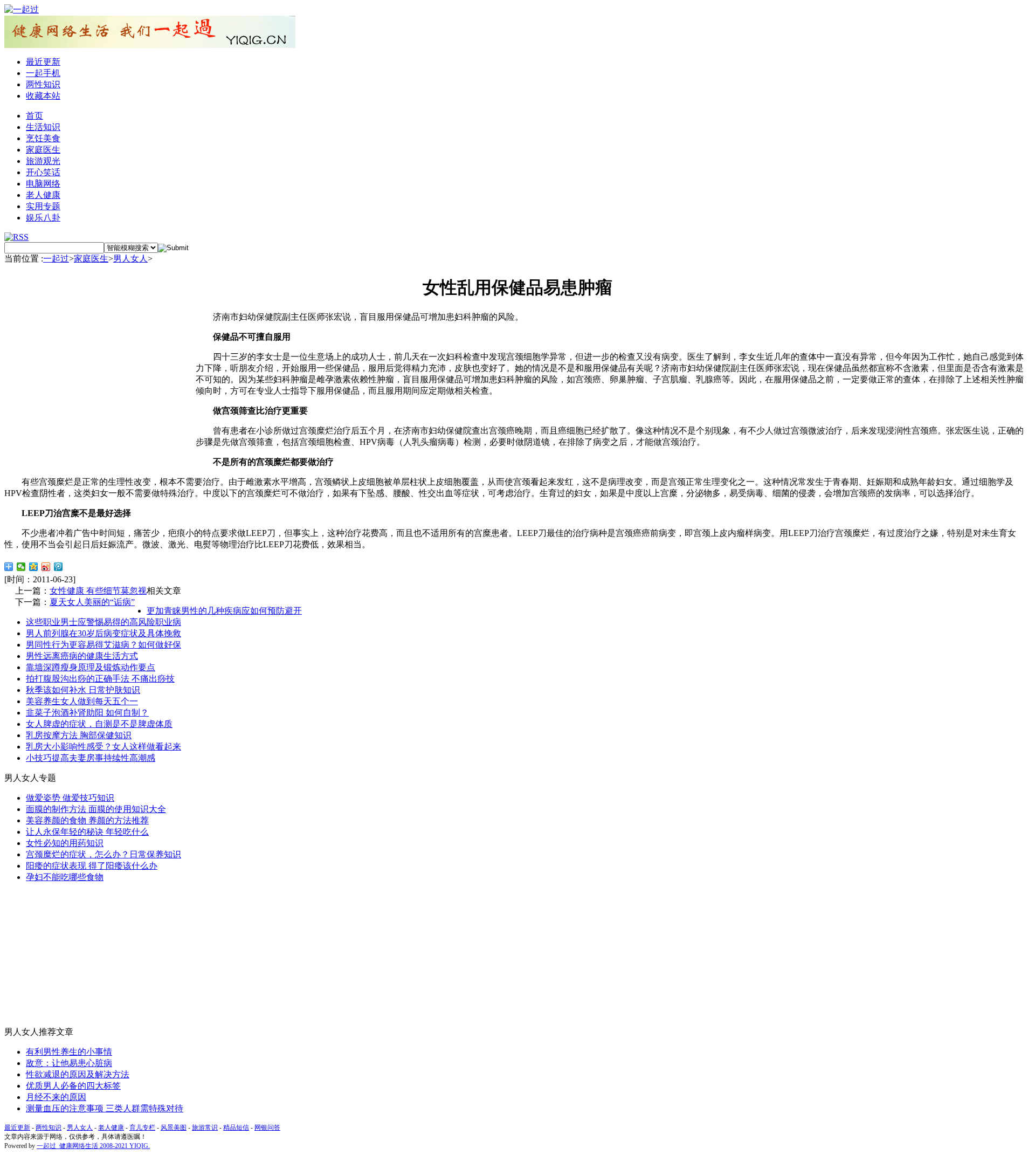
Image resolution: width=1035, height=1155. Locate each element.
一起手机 (43, 73)
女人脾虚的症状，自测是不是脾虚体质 (99, 723)
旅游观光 (43, 161)
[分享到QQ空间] (33, 566)
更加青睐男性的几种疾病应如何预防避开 (224, 610)
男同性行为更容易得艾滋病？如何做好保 (103, 644)
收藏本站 (43, 95)
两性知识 (43, 84)
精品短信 (236, 1127)
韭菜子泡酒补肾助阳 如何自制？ (87, 712)
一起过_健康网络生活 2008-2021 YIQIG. (93, 1146)
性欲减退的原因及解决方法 (77, 1074)
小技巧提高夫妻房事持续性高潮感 (90, 757)
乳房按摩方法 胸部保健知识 (79, 735)
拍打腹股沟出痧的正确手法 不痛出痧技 (100, 678)
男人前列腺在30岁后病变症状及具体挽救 (103, 633)
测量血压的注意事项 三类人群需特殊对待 (104, 1108)
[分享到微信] (21, 566)
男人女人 (130, 258)
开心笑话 (43, 172)
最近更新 (43, 61)
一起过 (56, 258)
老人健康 (43, 195)
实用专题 (43, 206)
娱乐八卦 (43, 217)
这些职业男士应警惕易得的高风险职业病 (103, 622)
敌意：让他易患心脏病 (69, 1063)
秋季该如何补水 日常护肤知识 (83, 690)
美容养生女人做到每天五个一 (82, 701)
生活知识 (43, 127)
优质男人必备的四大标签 (73, 1085)
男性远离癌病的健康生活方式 (82, 656)
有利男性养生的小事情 (69, 1051)
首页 (34, 115)
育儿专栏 (142, 1127)
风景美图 (174, 1127)
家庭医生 (43, 149)
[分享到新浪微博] (46, 566)
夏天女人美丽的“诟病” (92, 602)
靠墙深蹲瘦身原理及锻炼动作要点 (90, 667)
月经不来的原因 (56, 1097)
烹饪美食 (43, 138)
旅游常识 (205, 1127)
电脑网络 (43, 183)
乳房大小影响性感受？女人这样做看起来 (103, 746)
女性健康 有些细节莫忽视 (98, 590)
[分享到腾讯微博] (58, 566)
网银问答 (267, 1127)
